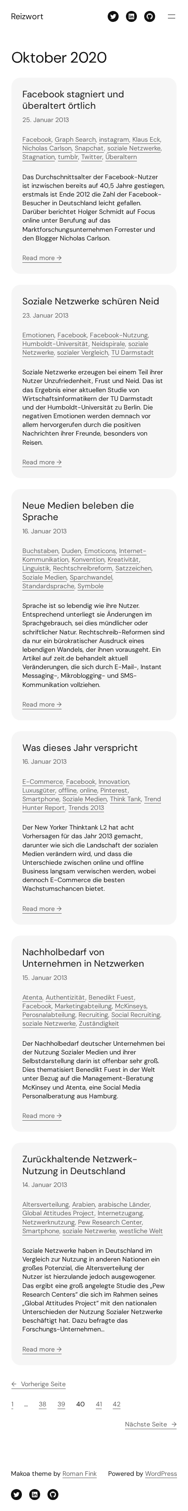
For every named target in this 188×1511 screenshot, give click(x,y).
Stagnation (38, 157)
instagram (114, 139)
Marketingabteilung (83, 1006)
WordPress (161, 1473)
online (88, 790)
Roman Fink (80, 1473)
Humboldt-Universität (55, 344)
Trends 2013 (86, 807)
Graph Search (75, 139)
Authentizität (65, 997)
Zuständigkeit (99, 1023)
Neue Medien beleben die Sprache (78, 511)
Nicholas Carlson (47, 148)
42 (116, 1404)
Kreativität (123, 559)
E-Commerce (42, 781)
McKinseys (130, 1006)
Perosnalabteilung (48, 1015)
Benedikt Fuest (111, 997)
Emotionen (38, 335)
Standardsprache (48, 586)
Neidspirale (108, 344)
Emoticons (100, 551)
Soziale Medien (44, 577)
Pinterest (114, 790)
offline (67, 790)
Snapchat (89, 148)
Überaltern (121, 157)
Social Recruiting (135, 1015)
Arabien (83, 1204)
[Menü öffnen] (171, 16)
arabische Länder (124, 1204)
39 (61, 1404)
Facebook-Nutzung (119, 335)
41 (99, 1404)
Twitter (91, 157)
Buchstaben (40, 551)
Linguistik (36, 568)
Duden (71, 551)
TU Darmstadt (132, 352)
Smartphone (40, 799)
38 (43, 1404)
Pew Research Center (110, 1222)
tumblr (68, 157)
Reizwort (27, 16)
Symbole (91, 586)
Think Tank (125, 799)
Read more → (42, 258)
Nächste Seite (151, 1424)
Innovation (114, 781)
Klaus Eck (146, 139)
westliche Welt (141, 1231)
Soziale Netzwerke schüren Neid (90, 301)
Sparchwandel (91, 577)
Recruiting (93, 1015)
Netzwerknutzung (48, 1222)
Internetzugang (120, 1213)
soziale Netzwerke (134, 148)
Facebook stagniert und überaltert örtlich (73, 100)
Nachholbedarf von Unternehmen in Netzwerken (83, 958)
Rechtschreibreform (82, 568)
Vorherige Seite (38, 1384)
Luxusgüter (38, 790)
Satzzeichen (133, 568)
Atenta (32, 997)
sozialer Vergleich (82, 352)
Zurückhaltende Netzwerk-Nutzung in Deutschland (79, 1165)
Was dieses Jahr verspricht (80, 748)
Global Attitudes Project (58, 1213)
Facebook (37, 139)
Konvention (88, 559)
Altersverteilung (45, 1204)
